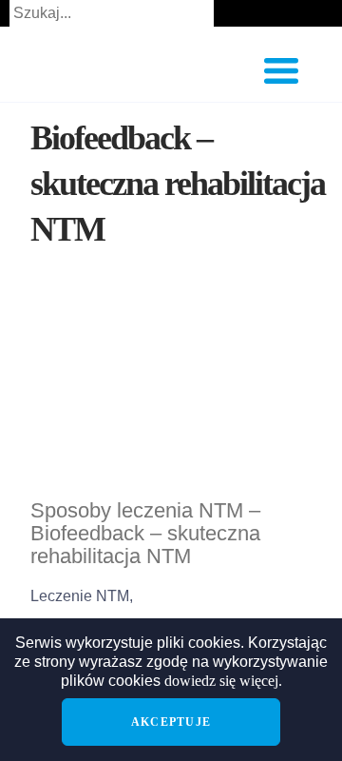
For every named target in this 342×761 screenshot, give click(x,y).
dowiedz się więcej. (223, 681)
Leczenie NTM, (81, 596)
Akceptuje (171, 722)
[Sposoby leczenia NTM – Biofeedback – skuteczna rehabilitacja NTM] (171, 393)
